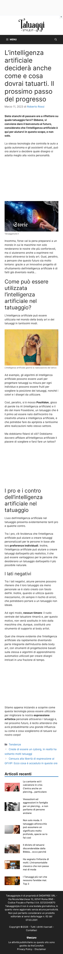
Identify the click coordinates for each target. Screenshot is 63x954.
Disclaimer (40, 949)
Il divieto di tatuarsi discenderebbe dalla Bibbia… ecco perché (34, 848)
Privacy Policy (24, 949)
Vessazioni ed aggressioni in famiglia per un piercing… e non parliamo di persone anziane (35, 806)
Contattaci (31, 930)
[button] (56, 39)
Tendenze (15, 744)
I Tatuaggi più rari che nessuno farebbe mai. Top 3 (35, 880)
